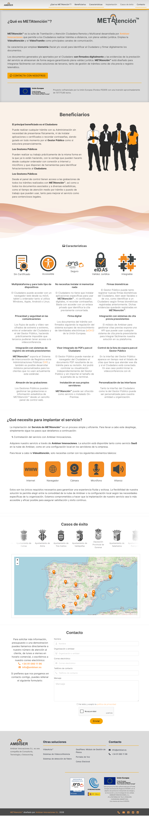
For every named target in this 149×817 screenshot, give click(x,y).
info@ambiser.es (31, 667)
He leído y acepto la (97, 704)
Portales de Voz (83, 757)
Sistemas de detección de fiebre (57, 759)
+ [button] (17, 559)
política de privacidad (106, 704)
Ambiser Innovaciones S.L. (47, 812)
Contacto (141, 4)
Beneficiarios (80, 4)
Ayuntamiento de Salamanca (114, 544)
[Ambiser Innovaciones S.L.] (8, 4)
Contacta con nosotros (29, 75)
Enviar (96, 721)
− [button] (17, 563)
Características (95, 4)
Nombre (57, 639)
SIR (45, 362)
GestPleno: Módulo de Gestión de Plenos (90, 750)
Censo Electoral (83, 761)
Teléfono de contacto (63, 668)
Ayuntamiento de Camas (21, 544)
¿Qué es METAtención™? (60, 4)
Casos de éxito (127, 4)
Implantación (111, 4)
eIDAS (90, 330)
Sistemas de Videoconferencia (56, 754)
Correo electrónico (62, 658)
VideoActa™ (48, 749)
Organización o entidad (64, 649)
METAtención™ (16, 812)
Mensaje (57, 678)
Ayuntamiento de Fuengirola (133, 544)
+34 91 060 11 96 (32, 663)
